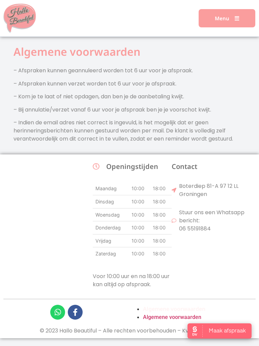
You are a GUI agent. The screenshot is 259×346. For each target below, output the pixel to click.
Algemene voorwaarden (174, 309)
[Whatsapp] (57, 312)
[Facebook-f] (75, 312)
